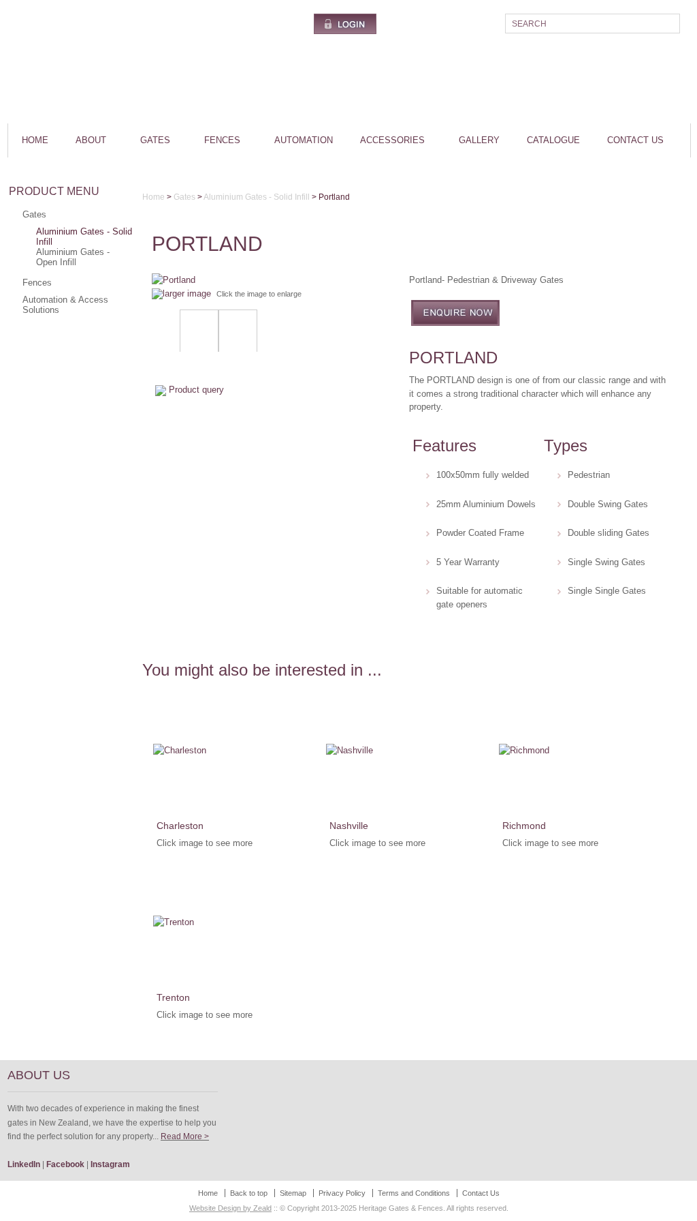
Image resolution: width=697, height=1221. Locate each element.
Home (35, 140)
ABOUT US (38, 1075)
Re (166, 1136)
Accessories (392, 140)
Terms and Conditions (414, 1193)
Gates (155, 140)
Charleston (180, 825)
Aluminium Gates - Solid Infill (84, 236)
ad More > (190, 1136)
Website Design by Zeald (230, 1208)
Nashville (348, 825)
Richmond (524, 825)
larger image (187, 293)
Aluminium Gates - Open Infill (73, 257)
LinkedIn (23, 1164)
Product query (196, 390)
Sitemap (293, 1193)
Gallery (479, 140)
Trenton (173, 997)
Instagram (110, 1164)
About (91, 140)
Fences (222, 140)
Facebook (65, 1164)
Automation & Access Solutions (65, 305)
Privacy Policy (342, 1193)
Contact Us (635, 140)
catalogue (553, 140)
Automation (303, 140)
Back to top (249, 1193)
